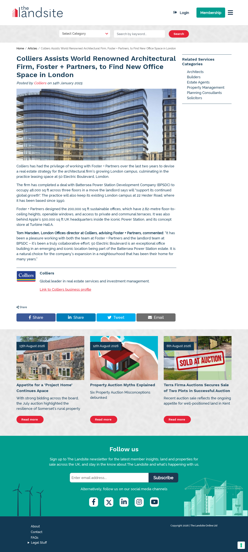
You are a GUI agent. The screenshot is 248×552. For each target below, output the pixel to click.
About (35, 526)
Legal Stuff (39, 542)
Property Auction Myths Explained (122, 385)
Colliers (40, 83)
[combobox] (84, 32)
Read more (30, 419)
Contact (36, 532)
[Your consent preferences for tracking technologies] (241, 545)
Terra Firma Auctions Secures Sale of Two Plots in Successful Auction (197, 388)
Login (184, 13)
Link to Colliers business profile (65, 289)
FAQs (34, 537)
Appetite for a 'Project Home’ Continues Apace (44, 388)
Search (179, 34)
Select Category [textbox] (74, 33)
